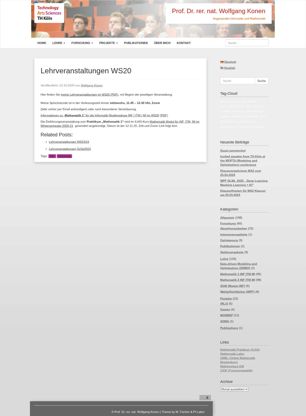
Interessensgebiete (234, 234)
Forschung (81, 43)
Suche (261, 80)
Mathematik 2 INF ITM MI (237, 279)
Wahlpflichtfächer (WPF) (237, 291)
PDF (164, 115)
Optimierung (251, 117)
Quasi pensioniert (233, 150)
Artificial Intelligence (243, 101)
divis (241, 106)
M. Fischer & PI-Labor (190, 412)
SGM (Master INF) (232, 286)
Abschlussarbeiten (233, 228)
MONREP (224, 117)
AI (227, 101)
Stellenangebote (232, 252)
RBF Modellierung (245, 122)
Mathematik (64, 156)
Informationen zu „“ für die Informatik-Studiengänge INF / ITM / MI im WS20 (100, 115)
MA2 (248, 111)
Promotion (226, 122)
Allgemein (227, 217)
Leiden (236, 111)
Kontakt (184, 43)
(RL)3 (222, 101)
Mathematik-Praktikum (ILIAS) (240, 349)
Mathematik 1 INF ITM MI (237, 274)
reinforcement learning (235, 127)
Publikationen (136, 43)
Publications (229, 328)
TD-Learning (258, 127)
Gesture (258, 106)
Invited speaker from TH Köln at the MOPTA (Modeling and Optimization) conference (242, 160)
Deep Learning (229, 106)
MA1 (52, 156)
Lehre (57, 43)
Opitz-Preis (237, 117)
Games (249, 106)
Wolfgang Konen (92, 85)
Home (41, 43)
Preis (263, 117)
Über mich (162, 43)
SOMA (224, 321)
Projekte (107, 43)
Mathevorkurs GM (232, 366)
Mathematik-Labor (232, 353)
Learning (225, 111)
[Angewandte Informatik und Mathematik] (64, 13)
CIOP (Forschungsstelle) (236, 370)
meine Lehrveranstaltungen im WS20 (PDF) (89, 94)
